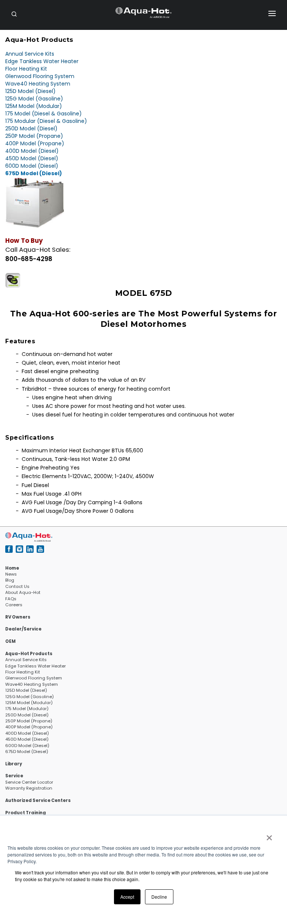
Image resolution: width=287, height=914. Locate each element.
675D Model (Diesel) (33, 173)
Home (12, 568)
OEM (10, 641)
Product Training (25, 813)
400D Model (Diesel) (32, 151)
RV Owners (17, 617)
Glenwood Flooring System (39, 76)
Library (13, 764)
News (11, 574)
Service (14, 776)
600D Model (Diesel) (31, 166)
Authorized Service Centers (38, 800)
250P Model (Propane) (34, 136)
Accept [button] (127, 896)
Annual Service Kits (29, 54)
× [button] (269, 835)
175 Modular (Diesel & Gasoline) (46, 121)
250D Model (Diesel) (31, 128)
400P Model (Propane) (34, 143)
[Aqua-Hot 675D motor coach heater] (34, 202)
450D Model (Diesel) (31, 158)
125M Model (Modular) (33, 106)
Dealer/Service (23, 629)
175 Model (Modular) (27, 709)
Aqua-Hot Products (28, 654)
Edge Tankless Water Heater (41, 61)
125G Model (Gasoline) (34, 98)
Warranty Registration (28, 788)
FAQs (10, 599)
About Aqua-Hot (22, 592)
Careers (13, 605)
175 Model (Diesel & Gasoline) (43, 113)
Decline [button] (159, 896)
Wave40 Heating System (37, 83)
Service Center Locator (29, 782)
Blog (9, 580)
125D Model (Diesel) (30, 91)
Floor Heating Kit (26, 68)
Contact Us (17, 586)
